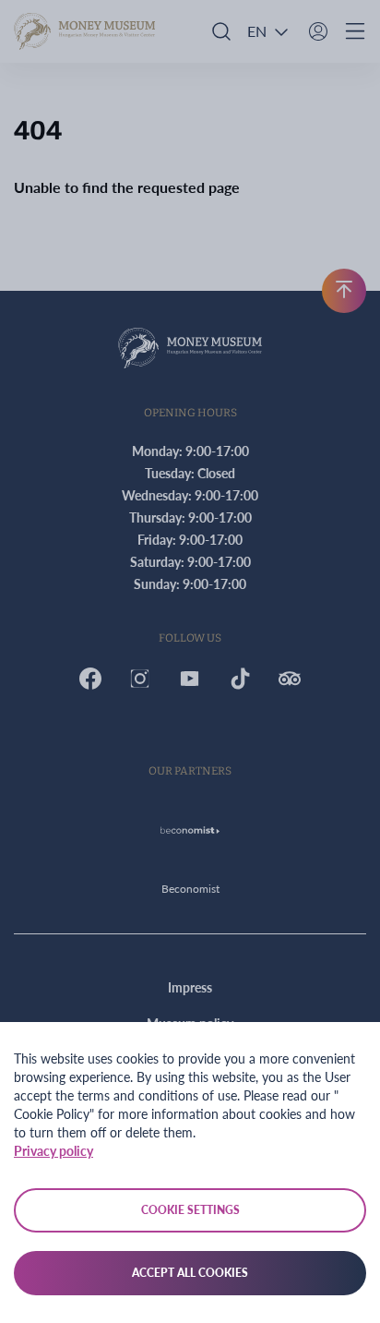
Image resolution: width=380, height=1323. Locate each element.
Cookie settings (190, 1210)
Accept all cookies (190, 1273)
